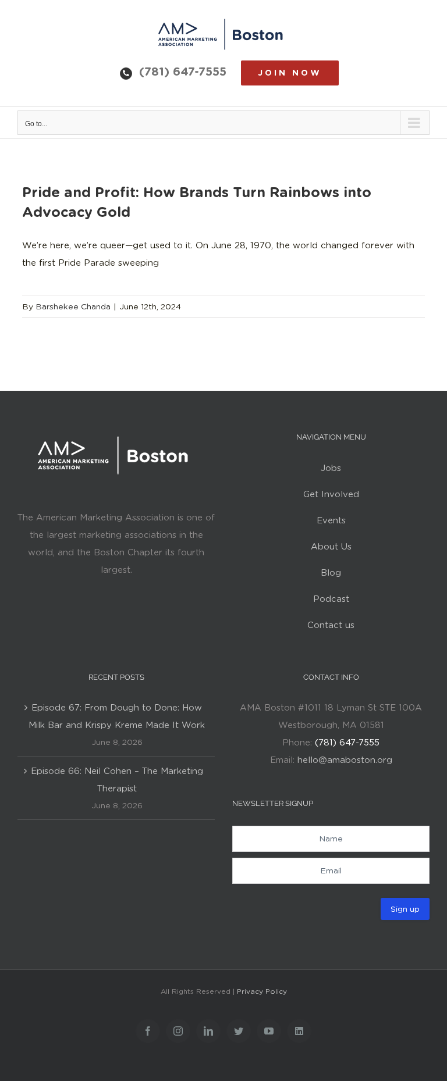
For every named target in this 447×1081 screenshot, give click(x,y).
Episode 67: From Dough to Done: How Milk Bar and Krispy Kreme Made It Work (117, 716)
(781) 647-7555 (182, 72)
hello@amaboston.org (344, 760)
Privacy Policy (262, 991)
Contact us (330, 625)
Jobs (331, 468)
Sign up (405, 909)
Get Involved (331, 494)
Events (331, 520)
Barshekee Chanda (73, 306)
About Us (331, 546)
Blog (331, 573)
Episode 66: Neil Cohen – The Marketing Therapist (117, 780)
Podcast (331, 599)
